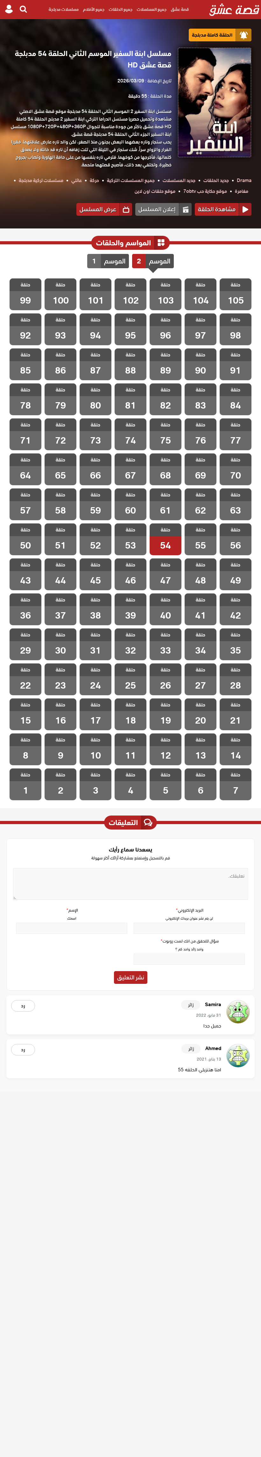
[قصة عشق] (234, 9)
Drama (244, 180)
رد (23, 1005)
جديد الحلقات (216, 180)
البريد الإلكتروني (189, 910)
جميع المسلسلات (151, 9)
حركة (94, 180)
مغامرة (241, 191)
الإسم (72, 910)
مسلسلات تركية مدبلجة (41, 180)
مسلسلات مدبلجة (64, 9)
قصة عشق (180, 9)
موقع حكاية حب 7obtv (205, 191)
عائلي (76, 180)
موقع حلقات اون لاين (155, 191)
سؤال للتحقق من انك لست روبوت (189, 941)
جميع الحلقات (120, 9)
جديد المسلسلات (179, 180)
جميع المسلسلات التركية (131, 180)
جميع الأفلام (93, 9)
